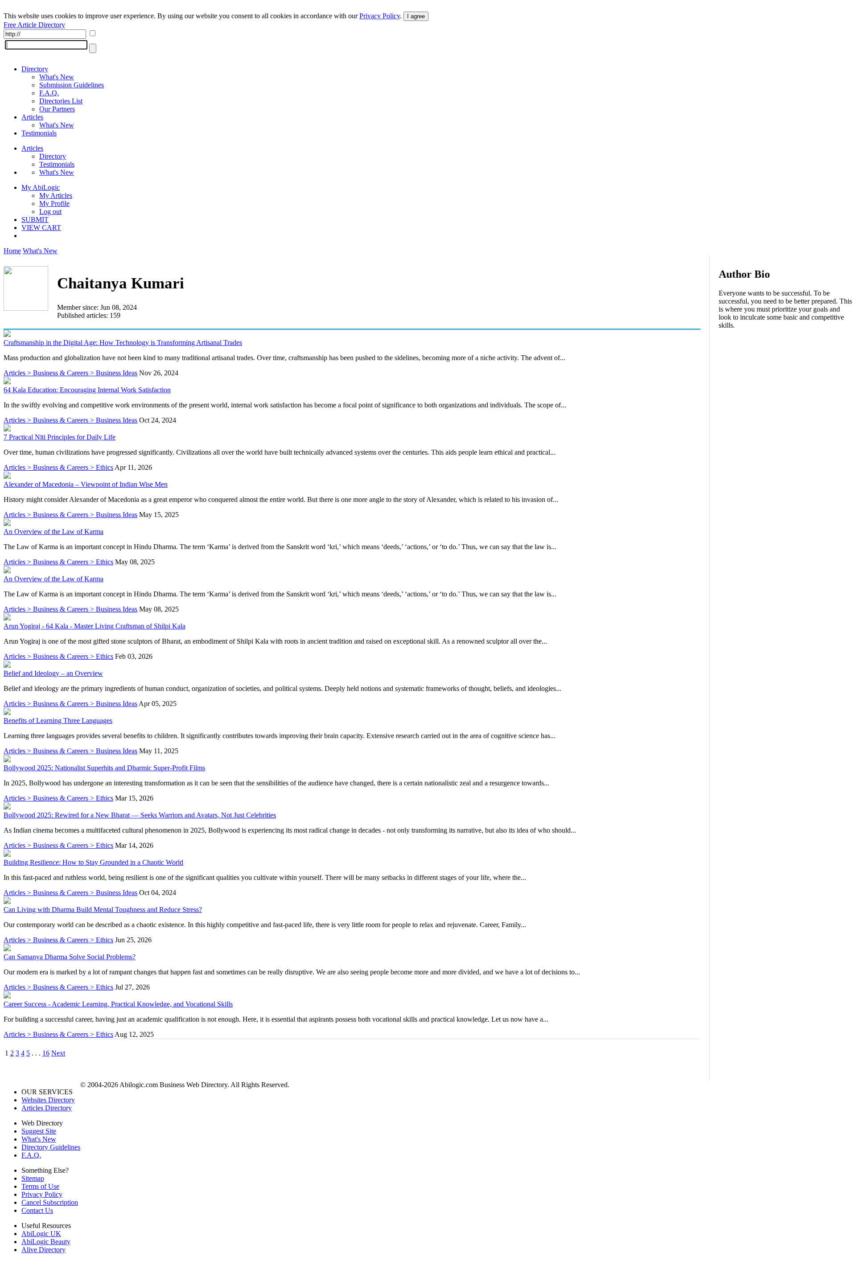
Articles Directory (46, 1108)
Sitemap (32, 1178)
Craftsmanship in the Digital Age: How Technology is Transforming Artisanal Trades (123, 342)
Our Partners (57, 109)
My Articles (55, 195)
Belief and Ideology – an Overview (53, 673)
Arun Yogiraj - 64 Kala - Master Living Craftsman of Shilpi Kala (94, 626)
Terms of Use (40, 1186)
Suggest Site (38, 1131)
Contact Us (37, 1210)
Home (12, 251)
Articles (32, 117)
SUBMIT (35, 219)
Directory (34, 69)
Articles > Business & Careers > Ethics (58, 467)
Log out (50, 211)
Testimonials (39, 133)
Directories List (60, 101)
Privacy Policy (379, 16)
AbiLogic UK (41, 1233)
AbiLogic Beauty (45, 1241)
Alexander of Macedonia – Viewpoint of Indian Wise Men (86, 484)
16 (45, 1053)
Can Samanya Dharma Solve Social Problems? (70, 957)
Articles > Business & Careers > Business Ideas (70, 373)
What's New (56, 77)
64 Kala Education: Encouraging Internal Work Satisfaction (87, 390)
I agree (416, 16)
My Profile (54, 203)
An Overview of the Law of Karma (53, 531)
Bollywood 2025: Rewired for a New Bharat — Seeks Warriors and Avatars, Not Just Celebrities (140, 815)
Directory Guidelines (50, 1147)
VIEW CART (41, 227)
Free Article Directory (34, 25)
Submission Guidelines (71, 85)
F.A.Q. (49, 93)
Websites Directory (48, 1100)
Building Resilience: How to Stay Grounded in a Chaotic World (93, 862)
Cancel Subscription (49, 1202)
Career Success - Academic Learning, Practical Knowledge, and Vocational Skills (118, 1004)
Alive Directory (43, 1249)
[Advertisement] (785, 394)
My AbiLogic (40, 187)
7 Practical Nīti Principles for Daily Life (59, 437)
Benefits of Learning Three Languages (58, 720)
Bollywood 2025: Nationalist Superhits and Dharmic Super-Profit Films (104, 768)
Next (58, 1053)
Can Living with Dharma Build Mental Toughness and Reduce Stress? (103, 909)
